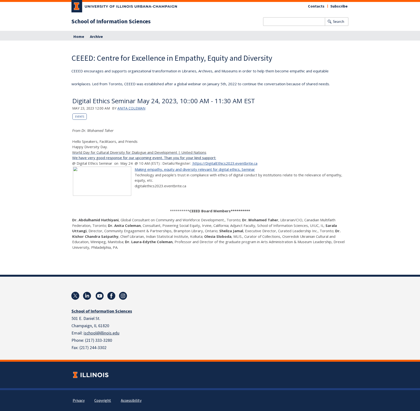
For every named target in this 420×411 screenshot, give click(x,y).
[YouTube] (99, 296)
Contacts (316, 6)
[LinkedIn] (87, 296)
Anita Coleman (131, 108)
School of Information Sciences (111, 21)
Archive (96, 36)
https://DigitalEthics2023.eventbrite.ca (224, 163)
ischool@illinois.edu (101, 333)
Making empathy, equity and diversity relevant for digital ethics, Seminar (195, 169)
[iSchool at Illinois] (111, 296)
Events (79, 116)
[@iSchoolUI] (75, 296)
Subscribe (339, 6)
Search (338, 21)
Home (78, 36)
